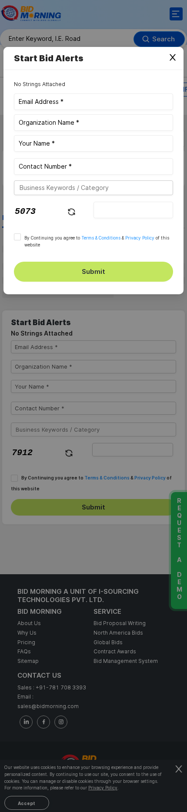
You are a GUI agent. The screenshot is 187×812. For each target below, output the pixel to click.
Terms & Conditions (100, 237)
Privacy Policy (139, 237)
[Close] (173, 58)
